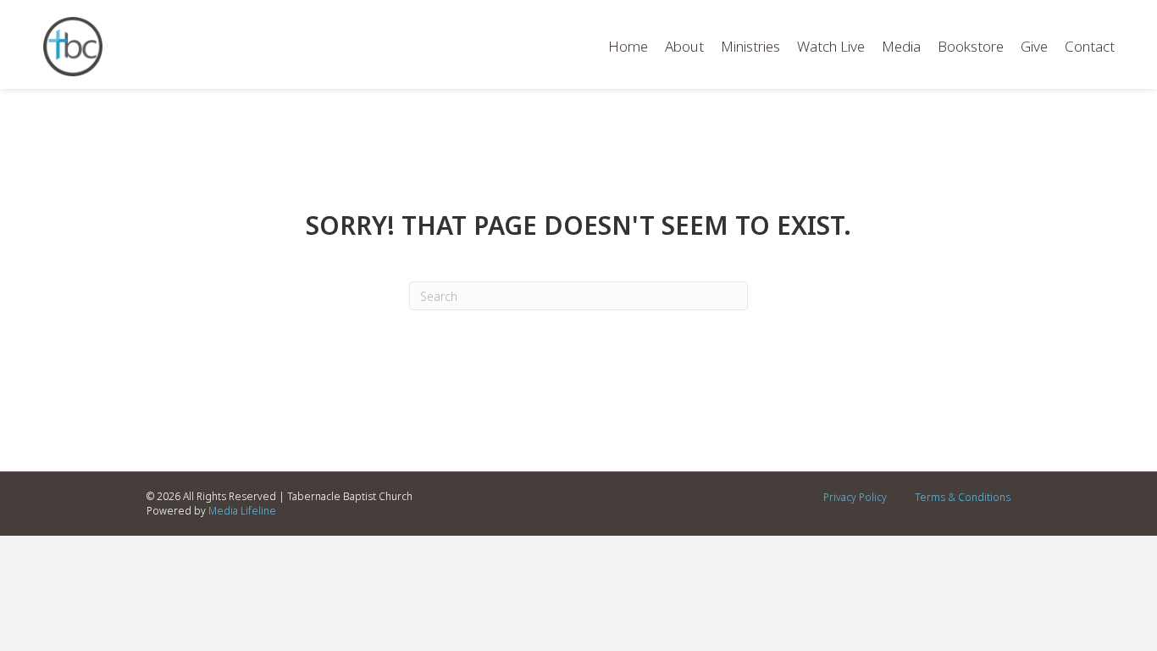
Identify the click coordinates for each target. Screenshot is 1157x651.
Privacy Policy (855, 497)
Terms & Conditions (962, 497)
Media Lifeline (242, 511)
